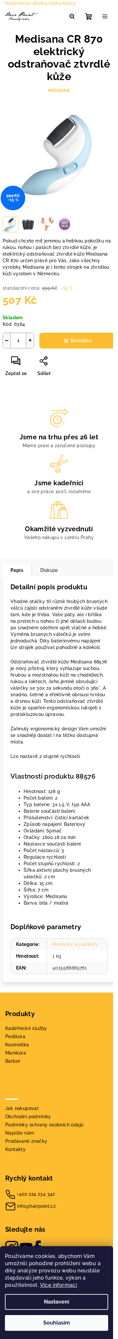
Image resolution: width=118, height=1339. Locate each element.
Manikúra (15, 1053)
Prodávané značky (26, 1141)
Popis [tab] (16, 570)
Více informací (58, 1285)
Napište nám (19, 1133)
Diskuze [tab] (49, 570)
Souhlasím (56, 1323)
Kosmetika (17, 1044)
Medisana (59, 90)
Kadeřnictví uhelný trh (30, 3)
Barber (12, 1061)
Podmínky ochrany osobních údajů (44, 1124)
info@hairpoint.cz (36, 1206)
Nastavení (56, 1302)
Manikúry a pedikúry (75, 944)
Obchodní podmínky (28, 1116)
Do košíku (80, 340)
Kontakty (65, 3)
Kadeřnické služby (26, 1028)
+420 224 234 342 (36, 1194)
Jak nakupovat (22, 1108)
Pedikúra (15, 1036)
